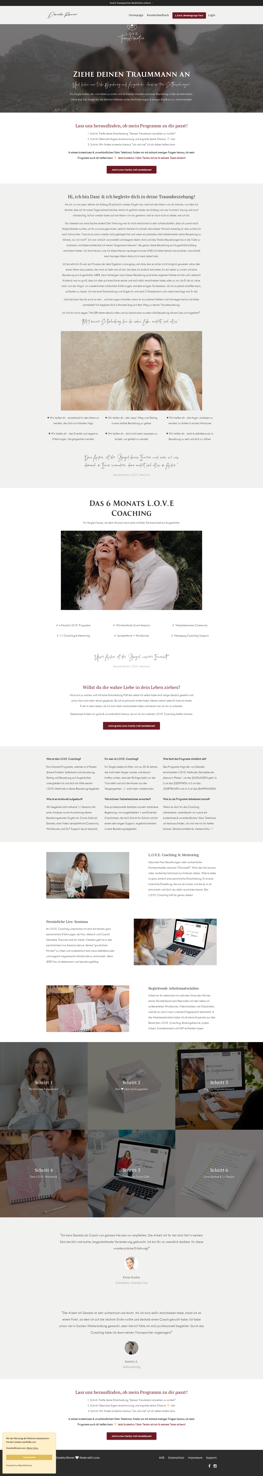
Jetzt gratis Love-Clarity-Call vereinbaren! (131, 725)
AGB (161, 1457)
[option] (131, 1256)
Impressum (195, 1457)
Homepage (136, 15)
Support (211, 1457)
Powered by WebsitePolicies (19, 1465)
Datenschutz (176, 1457)
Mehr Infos (32, 1448)
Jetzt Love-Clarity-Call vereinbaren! (132, 169)
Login (211, 15)
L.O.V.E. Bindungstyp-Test (189, 15)
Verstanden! (29, 1457)
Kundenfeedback (158, 15)
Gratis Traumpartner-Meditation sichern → (131, 3)
